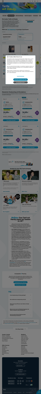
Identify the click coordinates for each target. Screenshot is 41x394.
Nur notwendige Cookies (20, 82)
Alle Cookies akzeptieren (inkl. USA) (20, 79)
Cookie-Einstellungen (20, 76)
